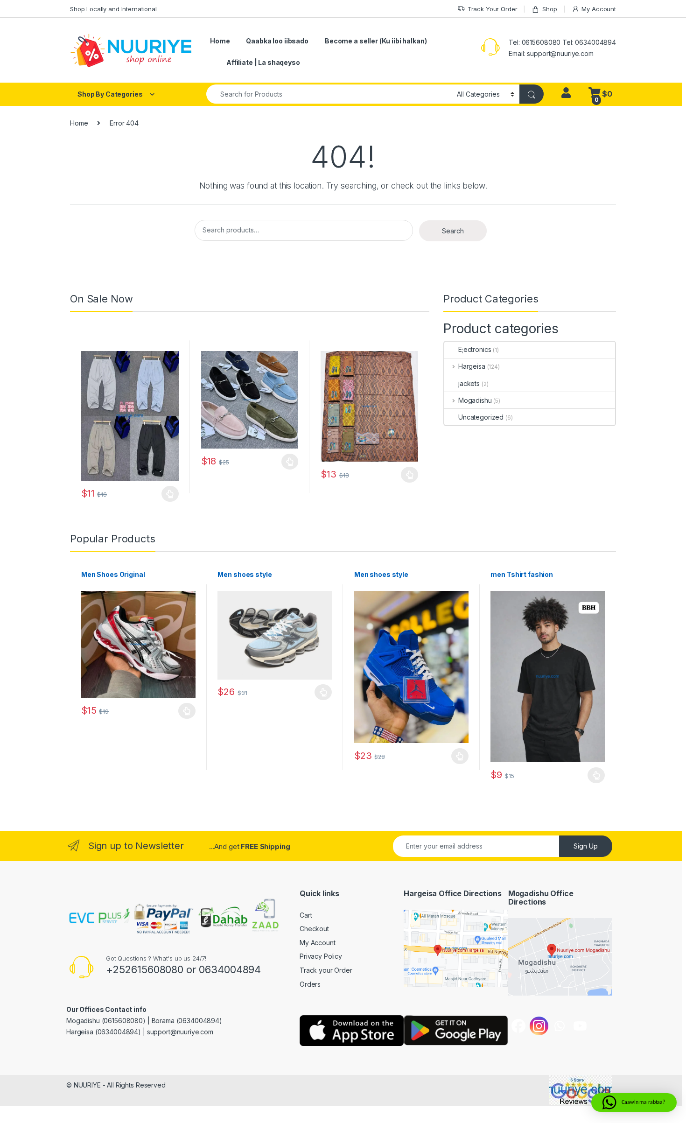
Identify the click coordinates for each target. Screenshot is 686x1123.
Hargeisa (471, 366)
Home (220, 41)
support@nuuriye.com (560, 53)
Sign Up (586, 846)
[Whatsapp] (559, 1026)
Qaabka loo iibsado (277, 41)
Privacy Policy (321, 956)
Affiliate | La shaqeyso (263, 62)
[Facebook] (518, 1026)
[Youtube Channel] (580, 1026)
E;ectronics (474, 349)
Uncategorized (481, 417)
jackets (469, 383)
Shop (549, 9)
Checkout (314, 929)
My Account (598, 9)
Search (453, 231)
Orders (310, 984)
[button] (634, 1102)
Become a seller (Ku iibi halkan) (376, 41)
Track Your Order (493, 9)
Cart (306, 915)
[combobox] (329, 94)
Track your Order (326, 970)
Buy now (170, 494)
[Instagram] (539, 1026)
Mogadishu (475, 400)
